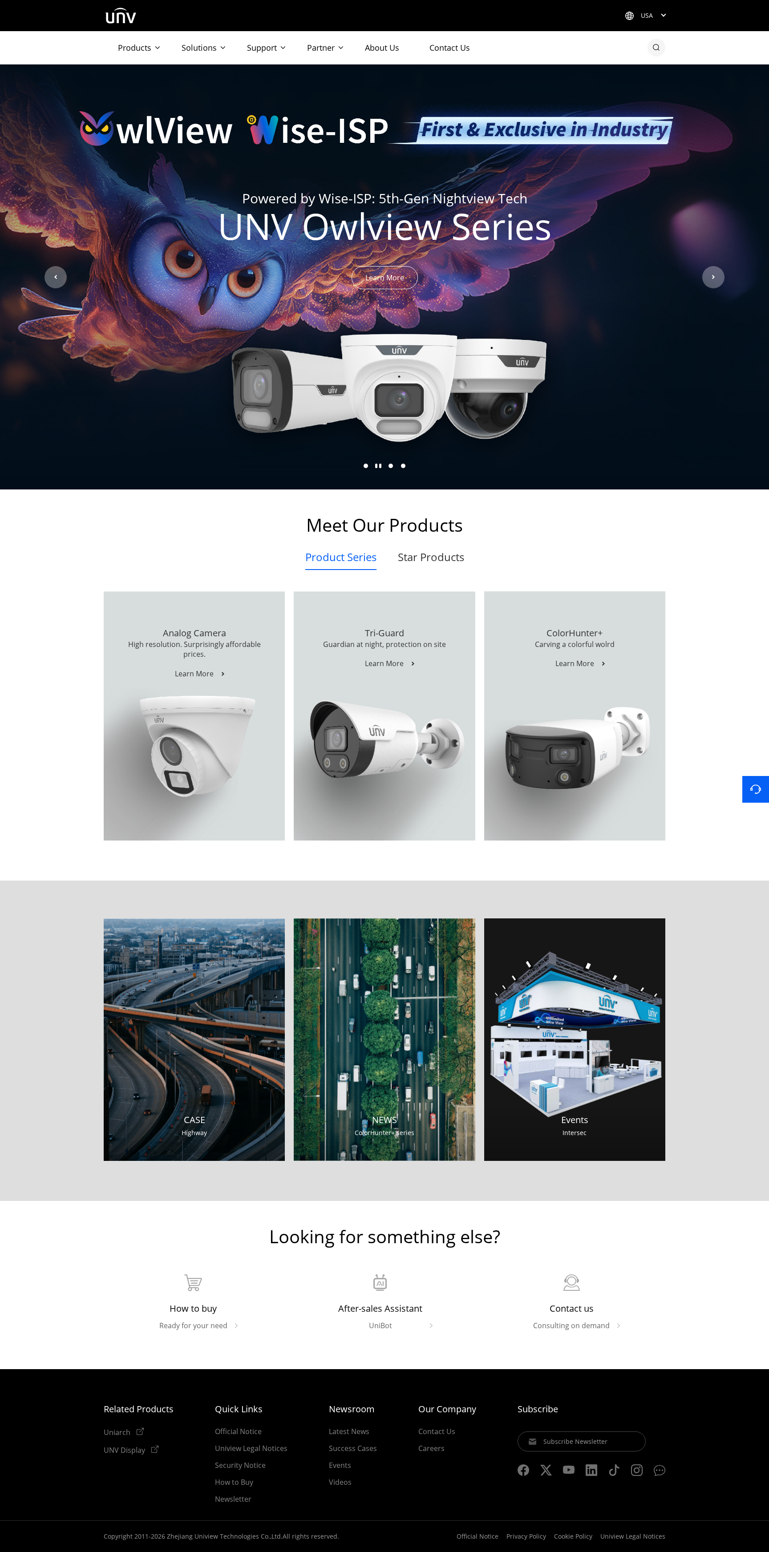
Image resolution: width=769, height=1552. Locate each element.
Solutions (199, 47)
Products (134, 47)
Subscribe (538, 1409)
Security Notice (240, 1465)
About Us (382, 47)
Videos (340, 1482)
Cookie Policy (573, 1536)
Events (340, 1465)
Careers (431, 1448)
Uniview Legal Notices (251, 1448)
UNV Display (125, 1450)
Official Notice (238, 1431)
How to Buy (234, 1482)
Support (262, 47)
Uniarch (118, 1432)
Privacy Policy (526, 1536)
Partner (321, 47)
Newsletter (233, 1499)
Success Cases (353, 1448)
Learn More (384, 278)
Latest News (349, 1431)
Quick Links (239, 1409)
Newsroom (352, 1409)
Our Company (447, 1409)
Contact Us (449, 47)
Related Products (139, 1409)
